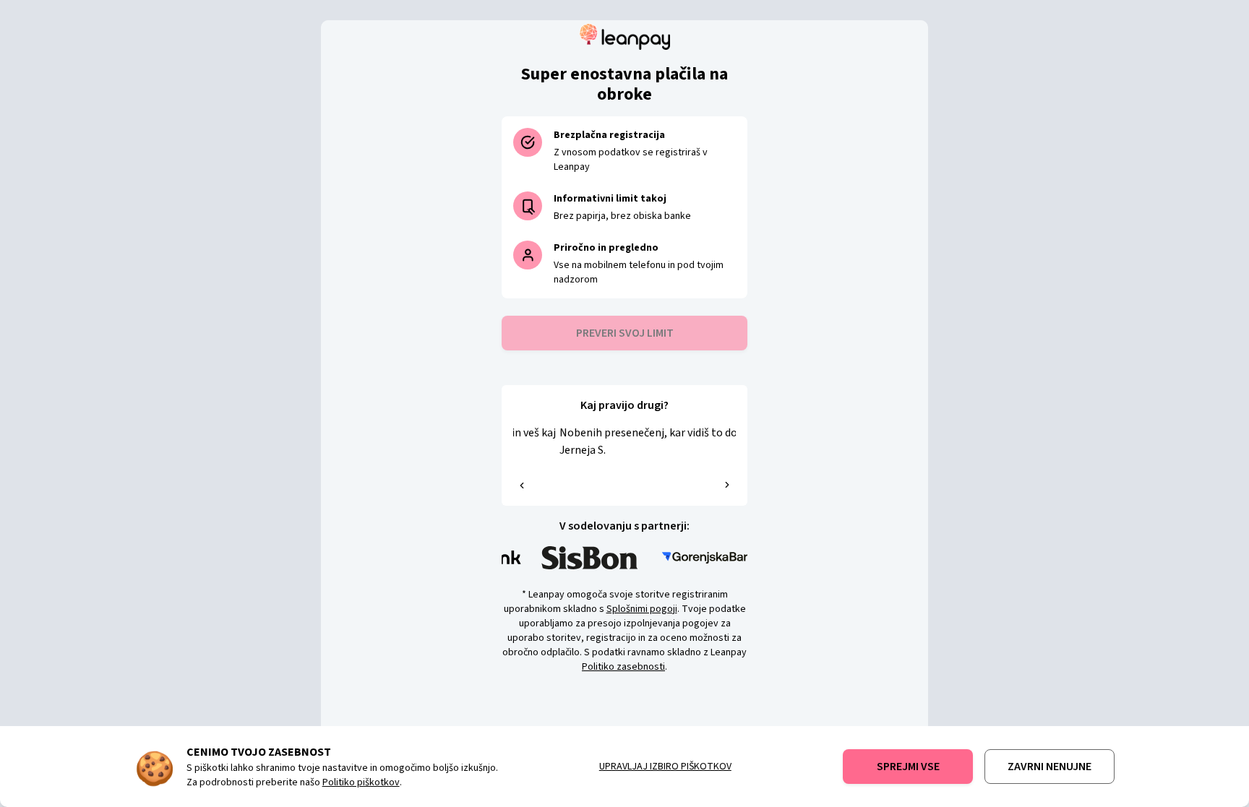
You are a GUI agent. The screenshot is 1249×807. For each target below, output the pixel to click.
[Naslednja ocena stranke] (727, 484)
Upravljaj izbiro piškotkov (665, 766)
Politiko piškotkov (361, 782)
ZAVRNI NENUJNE (1049, 766)
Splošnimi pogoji (641, 609)
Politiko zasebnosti (623, 667)
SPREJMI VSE (908, 766)
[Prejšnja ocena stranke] (522, 485)
